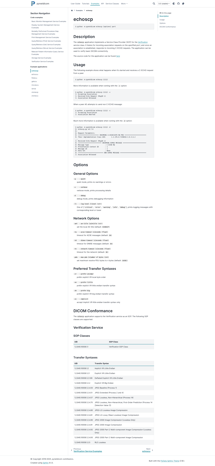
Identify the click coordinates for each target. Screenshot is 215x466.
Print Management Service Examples (45, 37)
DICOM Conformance (168, 27)
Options (163, 23)
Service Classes (112, 3)
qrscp (34, 89)
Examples (95, 3)
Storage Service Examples (41, 58)
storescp (35, 92)
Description (164, 16)
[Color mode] (173, 3)
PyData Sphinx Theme (170, 461)
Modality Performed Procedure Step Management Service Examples (45, 32)
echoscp (35, 71)
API (102, 3)
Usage (162, 20)
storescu (35, 96)
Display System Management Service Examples (45, 26)
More (123, 3)
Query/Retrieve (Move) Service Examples (47, 48)
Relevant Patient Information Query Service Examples (47, 53)
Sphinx (46, 463)
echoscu (35, 74)
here (118, 56)
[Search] (154, 3)
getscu (34, 81)
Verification (143, 42)
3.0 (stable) (163, 3)
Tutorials (85, 3)
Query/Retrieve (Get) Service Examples (46, 44)
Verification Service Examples (43, 61)
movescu (35, 85)
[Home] (72, 10)
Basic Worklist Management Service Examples (49, 21)
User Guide (75, 3)
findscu (34, 78)
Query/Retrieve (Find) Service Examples (46, 41)
